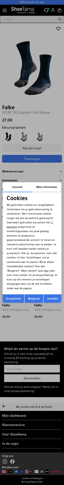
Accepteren (13, 298)
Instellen (52, 298)
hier (46, 270)
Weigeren (34, 298)
